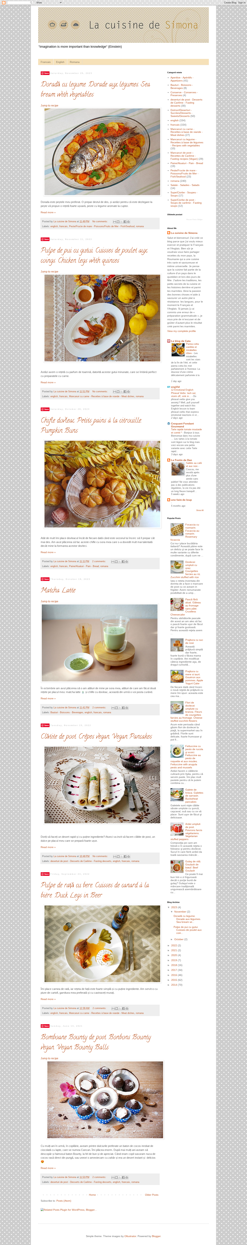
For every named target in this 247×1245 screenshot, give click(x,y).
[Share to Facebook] (125, 222)
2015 (174, 979)
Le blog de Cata (181, 341)
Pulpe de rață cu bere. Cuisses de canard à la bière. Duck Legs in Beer (95, 891)
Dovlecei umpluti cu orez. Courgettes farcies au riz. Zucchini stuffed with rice (186, 570)
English (60, 62)
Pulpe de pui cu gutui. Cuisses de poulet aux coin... (188, 930)
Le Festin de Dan (181, 460)
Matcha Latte (58, 591)
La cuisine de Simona (184, 232)
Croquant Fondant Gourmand (182, 425)
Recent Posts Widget (194, 219)
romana (140, 226)
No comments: (100, 221)
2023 (174, 907)
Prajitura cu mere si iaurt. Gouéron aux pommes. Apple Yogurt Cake (194, 677)
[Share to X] (121, 222)
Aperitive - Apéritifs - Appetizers (182, 79)
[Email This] (114, 222)
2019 (174, 960)
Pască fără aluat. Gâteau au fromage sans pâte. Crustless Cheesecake (186, 607)
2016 (174, 975)
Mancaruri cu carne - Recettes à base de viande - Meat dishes (101, 396)
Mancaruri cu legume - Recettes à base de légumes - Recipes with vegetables (187, 142)
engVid (175, 386)
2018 (174, 965)
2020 (174, 955)
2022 (174, 945)
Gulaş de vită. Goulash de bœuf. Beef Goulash (193, 866)
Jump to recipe (49, 105)
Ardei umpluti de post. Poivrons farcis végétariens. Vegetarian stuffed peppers (186, 832)
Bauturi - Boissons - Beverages (66, 712)
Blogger (156, 1236)
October (179, 939)
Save (46, 73)
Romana (75, 62)
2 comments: (99, 561)
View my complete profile (181, 331)
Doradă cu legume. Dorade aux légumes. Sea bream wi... (187, 919)
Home (92, 1194)
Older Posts (151, 1194)
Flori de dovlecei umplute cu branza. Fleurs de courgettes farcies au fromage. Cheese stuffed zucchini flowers (186, 711)
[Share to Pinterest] (128, 222)
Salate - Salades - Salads (185, 185)
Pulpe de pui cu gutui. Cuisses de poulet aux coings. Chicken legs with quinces (94, 256)
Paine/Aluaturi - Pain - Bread (84, 566)
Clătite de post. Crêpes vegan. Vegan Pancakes (96, 737)
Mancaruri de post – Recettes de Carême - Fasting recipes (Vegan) (184, 155)
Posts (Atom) (63, 1200)
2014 (174, 984)
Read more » (48, 212)
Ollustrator (130, 1236)
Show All (199, 510)
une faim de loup (181, 499)
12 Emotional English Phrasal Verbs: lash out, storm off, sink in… (183, 393)
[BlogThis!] (118, 222)
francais (63, 226)
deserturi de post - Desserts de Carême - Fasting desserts (80, 861)
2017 (174, 970)
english (54, 226)
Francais (46, 62)
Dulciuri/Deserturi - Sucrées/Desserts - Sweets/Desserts (181, 113)
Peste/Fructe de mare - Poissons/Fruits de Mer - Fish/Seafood (102, 226)
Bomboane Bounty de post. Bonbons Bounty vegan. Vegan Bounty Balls (96, 1043)
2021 (174, 950)
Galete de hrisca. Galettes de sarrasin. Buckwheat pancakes (194, 795)
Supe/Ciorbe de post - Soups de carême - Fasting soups (186, 202)
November (180, 911)
